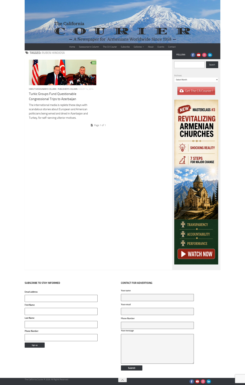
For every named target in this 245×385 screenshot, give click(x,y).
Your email (126, 304)
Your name (126, 290)
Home (72, 46)
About (151, 46)
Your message (127, 330)
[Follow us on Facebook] (193, 55)
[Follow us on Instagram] (204, 55)
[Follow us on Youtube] (198, 55)
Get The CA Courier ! (199, 91)
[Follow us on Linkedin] (210, 55)
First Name (30, 305)
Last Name (29, 318)
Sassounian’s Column (89, 46)
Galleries (138, 46)
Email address (31, 292)
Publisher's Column (67, 89)
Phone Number (31, 331)
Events (161, 46)
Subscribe (125, 46)
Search (212, 64)
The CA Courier (110, 46)
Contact (172, 46)
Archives (178, 75)
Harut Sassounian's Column (42, 89)
